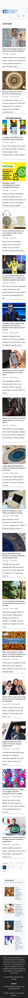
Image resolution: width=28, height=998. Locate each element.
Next (5, 871)
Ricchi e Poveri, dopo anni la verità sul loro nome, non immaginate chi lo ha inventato (14, 699)
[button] (19, 16)
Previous (5, 863)
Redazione (12, 993)
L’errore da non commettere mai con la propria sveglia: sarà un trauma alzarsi (13, 233)
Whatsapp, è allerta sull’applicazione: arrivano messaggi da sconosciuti (11, 185)
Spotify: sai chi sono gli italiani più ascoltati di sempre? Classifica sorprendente (13, 839)
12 (18, 863)
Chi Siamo (6, 993)
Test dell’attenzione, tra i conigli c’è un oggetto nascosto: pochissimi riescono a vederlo (12, 792)
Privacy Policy (20, 993)
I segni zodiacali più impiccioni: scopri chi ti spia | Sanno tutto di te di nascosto (14, 468)
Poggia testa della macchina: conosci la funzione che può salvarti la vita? (12, 744)
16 (12, 867)
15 (8, 867)
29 (20, 867)
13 (22, 863)
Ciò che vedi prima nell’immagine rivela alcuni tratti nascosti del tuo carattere (13, 603)
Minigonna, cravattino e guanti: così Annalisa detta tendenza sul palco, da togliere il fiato (19, 926)
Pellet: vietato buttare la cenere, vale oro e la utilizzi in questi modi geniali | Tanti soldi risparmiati (13, 654)
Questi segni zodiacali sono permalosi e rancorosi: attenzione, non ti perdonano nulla (13, 556)
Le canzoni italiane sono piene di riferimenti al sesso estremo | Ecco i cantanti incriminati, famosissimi (13, 278)
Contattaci (14, 979)
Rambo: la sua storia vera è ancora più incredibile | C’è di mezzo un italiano (14, 420)
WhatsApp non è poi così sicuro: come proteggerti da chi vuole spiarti (13, 372)
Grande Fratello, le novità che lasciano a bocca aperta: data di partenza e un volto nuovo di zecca (19, 943)
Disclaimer (14, 995)
